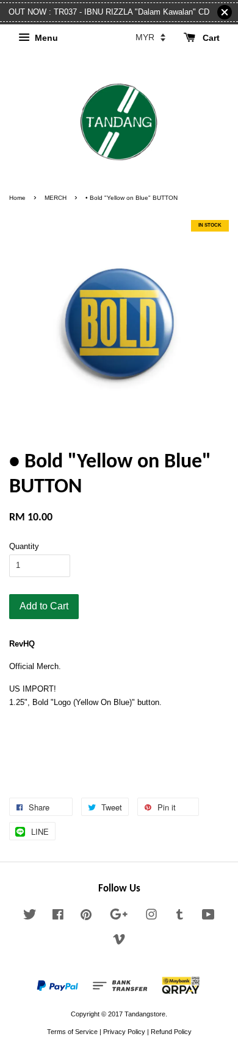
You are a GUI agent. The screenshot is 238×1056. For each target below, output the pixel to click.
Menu (45, 38)
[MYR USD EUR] (150, 37)
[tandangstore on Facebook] (58, 917)
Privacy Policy (124, 1031)
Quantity (24, 546)
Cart (210, 38)
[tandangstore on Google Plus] (118, 917)
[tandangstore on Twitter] (30, 917)
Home (17, 197)
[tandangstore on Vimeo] (119, 942)
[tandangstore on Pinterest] (86, 917)
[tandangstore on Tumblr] (180, 917)
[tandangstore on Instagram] (151, 917)
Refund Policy (171, 1031)
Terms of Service (72, 1031)
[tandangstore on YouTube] (208, 917)
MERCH (56, 197)
